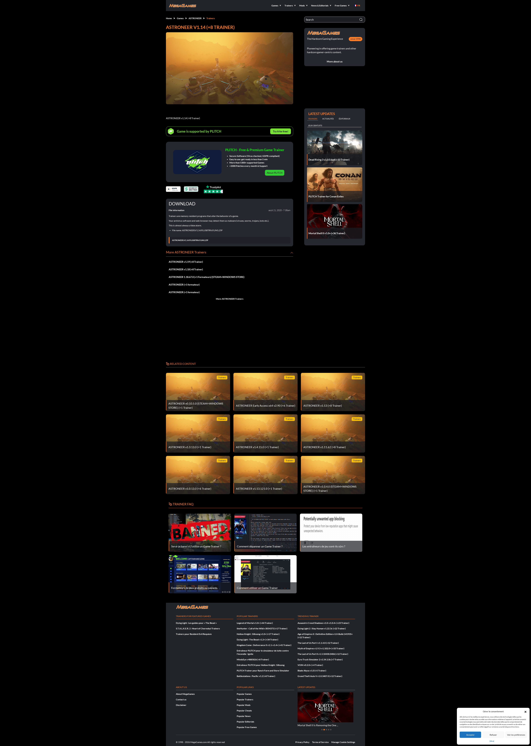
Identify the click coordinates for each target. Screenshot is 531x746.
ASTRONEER (195, 18)
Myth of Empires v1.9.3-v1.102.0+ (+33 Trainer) (321, 648)
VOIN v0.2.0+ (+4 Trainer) (310, 665)
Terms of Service (320, 742)
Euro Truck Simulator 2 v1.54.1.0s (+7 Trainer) (320, 659)
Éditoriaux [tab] (344, 119)
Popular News (244, 716)
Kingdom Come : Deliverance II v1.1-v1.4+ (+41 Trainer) (264, 645)
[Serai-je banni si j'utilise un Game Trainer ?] (200, 532)
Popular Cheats (244, 710)
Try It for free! (280, 131)
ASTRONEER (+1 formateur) (184, 284)
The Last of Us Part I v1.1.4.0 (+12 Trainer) (318, 643)
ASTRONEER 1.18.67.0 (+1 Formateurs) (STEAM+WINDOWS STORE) (206, 276)
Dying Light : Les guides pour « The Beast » (196, 623)
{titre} (492, 741)
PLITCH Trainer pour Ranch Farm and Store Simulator (263, 670)
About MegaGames (185, 694)
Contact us (181, 699)
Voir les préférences (516, 735)
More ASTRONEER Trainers (229, 298)
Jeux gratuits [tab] (315, 125)
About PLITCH (275, 172)
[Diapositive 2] (324, 729)
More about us (335, 61)
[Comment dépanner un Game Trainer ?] (265, 532)
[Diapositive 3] (326, 729)
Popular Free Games (247, 727)
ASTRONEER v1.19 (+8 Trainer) (186, 261)
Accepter (470, 735)
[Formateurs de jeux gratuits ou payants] (200, 574)
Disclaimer (181, 705)
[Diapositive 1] (322, 729)
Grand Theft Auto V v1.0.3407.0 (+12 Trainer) (320, 676)
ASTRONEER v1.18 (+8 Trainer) (186, 269)
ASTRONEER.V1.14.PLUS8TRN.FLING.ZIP (190, 240)
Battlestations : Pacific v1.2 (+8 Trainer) (256, 676)
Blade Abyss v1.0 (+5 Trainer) (312, 670)
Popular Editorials (245, 721)
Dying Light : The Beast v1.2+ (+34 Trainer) (257, 639)
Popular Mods (243, 705)
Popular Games (244, 694)
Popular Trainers (245, 699)
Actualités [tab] (328, 119)
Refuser (493, 735)
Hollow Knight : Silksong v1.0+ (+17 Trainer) (258, 634)
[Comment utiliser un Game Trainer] (265, 574)
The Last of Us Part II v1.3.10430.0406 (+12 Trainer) (323, 654)
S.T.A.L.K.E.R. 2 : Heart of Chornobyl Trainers (198, 628)
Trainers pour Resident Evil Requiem (194, 634)
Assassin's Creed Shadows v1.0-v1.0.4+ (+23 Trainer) (323, 623)
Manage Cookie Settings (343, 742)
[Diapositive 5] (330, 729)
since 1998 (355, 39)
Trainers (210, 18)
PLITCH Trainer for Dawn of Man (315, 725)
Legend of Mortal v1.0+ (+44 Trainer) (255, 623)
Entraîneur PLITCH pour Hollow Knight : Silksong (260, 665)
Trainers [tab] (312, 119)
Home (169, 18)
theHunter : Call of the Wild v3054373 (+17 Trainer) (262, 628)
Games (180, 18)
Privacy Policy (302, 742)
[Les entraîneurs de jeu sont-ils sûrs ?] (331, 532)
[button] (525, 711)
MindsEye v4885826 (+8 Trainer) (253, 659)
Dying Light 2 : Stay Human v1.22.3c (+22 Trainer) (322, 628)
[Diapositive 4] (328, 729)
